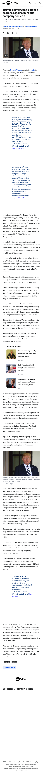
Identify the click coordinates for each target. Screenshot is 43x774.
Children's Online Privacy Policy (15, 764)
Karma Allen (8, 26)
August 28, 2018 (18, 148)
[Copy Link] (16, 33)
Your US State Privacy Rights (31, 762)
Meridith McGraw (31, 26)
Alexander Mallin (17, 26)
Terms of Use (29, 766)
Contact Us (35, 768)
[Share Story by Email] (12, 33)
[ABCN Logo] (12, 3)
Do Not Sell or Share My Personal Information (17, 768)
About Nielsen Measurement (17, 766)
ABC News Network (8, 762)
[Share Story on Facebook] (3, 33)
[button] (3, 3)
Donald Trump (16, 70)
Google (32, 70)
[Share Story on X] (7, 33)
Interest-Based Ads (30, 764)
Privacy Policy (18, 762)
